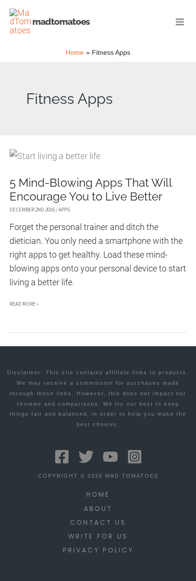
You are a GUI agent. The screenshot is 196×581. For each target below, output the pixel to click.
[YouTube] (110, 456)
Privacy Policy (98, 550)
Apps (64, 209)
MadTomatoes (60, 21)
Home (98, 494)
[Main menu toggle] (180, 21)
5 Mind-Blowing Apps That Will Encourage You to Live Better (91, 189)
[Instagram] (134, 456)
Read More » (24, 305)
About (98, 508)
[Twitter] (86, 456)
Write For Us (98, 536)
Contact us (98, 522)
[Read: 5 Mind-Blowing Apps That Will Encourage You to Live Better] (55, 155)
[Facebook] (61, 456)
